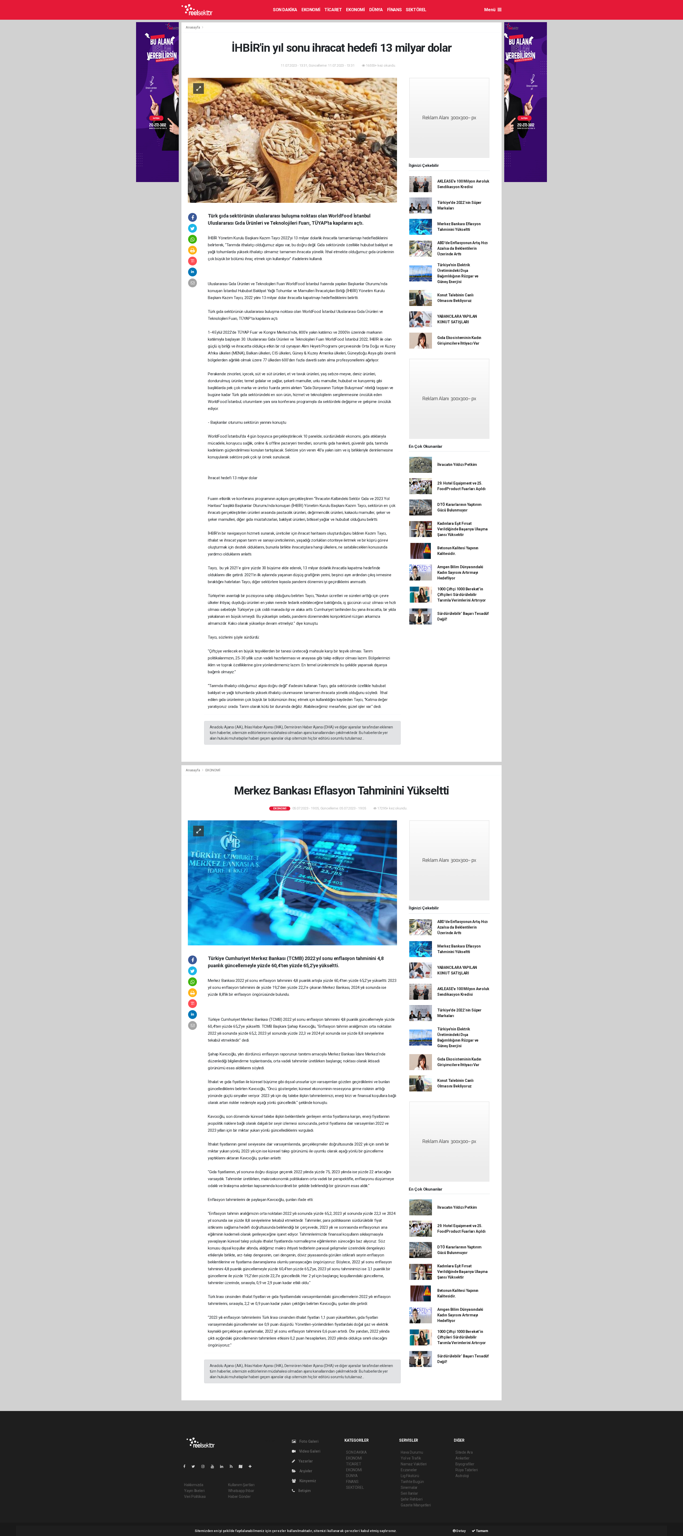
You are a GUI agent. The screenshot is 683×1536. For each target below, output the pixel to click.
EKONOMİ (310, 9)
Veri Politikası (195, 1496)
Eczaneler (409, 1470)
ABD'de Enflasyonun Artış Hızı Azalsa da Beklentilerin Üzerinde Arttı (462, 248)
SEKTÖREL (416, 9)
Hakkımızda (193, 1485)
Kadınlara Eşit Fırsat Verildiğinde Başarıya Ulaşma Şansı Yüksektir (462, 529)
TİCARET (333, 9)
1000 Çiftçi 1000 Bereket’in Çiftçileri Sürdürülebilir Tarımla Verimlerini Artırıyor (461, 594)
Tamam (481, 1531)
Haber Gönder (239, 1496)
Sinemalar (409, 1487)
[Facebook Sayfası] (186, 1466)
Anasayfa (193, 27)
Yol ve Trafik (411, 1458)
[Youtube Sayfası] (214, 1466)
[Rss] (233, 1466)
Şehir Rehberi (412, 1499)
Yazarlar (305, 1461)
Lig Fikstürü (410, 1476)
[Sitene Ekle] (252, 1466)
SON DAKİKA (285, 9)
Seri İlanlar (409, 1493)
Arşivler (305, 1471)
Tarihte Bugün (412, 1481)
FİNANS (394, 9)
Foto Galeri (309, 1441)
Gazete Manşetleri (416, 1505)
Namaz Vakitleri (414, 1464)
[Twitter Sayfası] (195, 1466)
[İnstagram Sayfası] (205, 1466)
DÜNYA (376, 9)
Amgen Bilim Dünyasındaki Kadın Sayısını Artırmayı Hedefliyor (460, 572)
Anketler (462, 1458)
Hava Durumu (412, 1452)
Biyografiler (464, 1464)
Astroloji (462, 1476)
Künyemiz (307, 1481)
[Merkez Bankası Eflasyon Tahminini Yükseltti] (292, 882)
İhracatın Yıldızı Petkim (457, 464)
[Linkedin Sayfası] (224, 1466)
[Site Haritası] (243, 1466)
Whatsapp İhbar (241, 1491)
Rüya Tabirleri (466, 1470)
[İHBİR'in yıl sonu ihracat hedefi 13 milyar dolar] (292, 140)
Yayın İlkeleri (194, 1491)
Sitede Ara (464, 1452)
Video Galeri (309, 1451)
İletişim (304, 1491)
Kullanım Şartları (241, 1485)
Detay (461, 1531)
